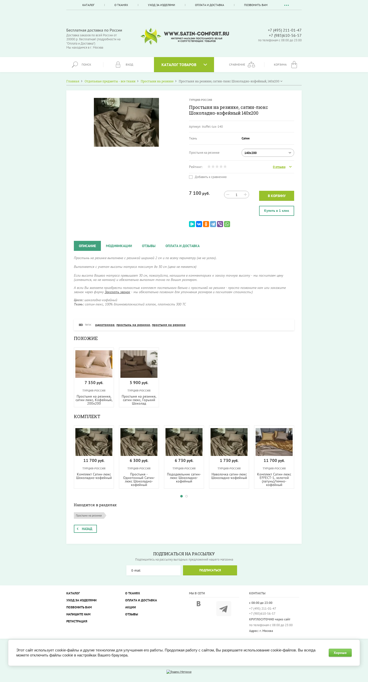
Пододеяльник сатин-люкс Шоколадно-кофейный (184, 477)
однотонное (104, 324)
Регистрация (76, 621)
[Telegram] (213, 224)
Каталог (88, 5)
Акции (130, 607)
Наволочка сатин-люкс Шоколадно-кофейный (229, 476)
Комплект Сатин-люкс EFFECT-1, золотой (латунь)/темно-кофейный (274, 479)
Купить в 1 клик (276, 210)
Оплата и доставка (209, 5)
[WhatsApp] (227, 224)
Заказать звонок (117, 292)
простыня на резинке (169, 324)
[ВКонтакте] (199, 224)
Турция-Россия (200, 100)
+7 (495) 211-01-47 (285, 30)
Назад (87, 529)
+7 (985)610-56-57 (285, 35)
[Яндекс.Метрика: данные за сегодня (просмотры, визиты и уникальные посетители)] (179, 672)
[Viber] (220, 224)
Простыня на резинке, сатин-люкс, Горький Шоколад (139, 400)
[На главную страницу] (184, 36)
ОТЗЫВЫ (131, 614)
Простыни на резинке (89, 515)
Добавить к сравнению (210, 177)
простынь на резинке (133, 324)
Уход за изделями (161, 5)
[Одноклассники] (206, 224)
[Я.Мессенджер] (192, 224)
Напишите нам (78, 614)
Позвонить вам (255, 5)
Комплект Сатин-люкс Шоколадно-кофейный (94, 476)
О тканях (121, 5)
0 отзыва (279, 167)
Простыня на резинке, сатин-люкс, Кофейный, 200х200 (94, 400)
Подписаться (210, 570)
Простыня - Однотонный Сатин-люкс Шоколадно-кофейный (139, 479)
